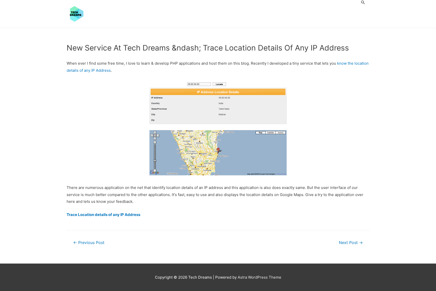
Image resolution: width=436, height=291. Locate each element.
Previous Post (88, 242)
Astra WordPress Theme (259, 277)
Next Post (351, 242)
